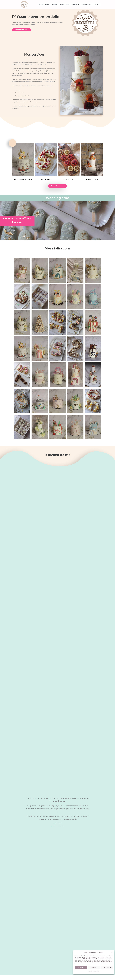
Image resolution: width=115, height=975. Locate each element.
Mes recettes (85, 4)
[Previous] (9, 810)
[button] (112, 952)
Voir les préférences (106, 967)
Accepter (80, 967)
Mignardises (75, 4)
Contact (97, 4)
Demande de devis (21, 29)
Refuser (94, 967)
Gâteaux (54, 4)
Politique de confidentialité (93, 971)
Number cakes (64, 4)
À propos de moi (44, 4)
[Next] (106, 810)
